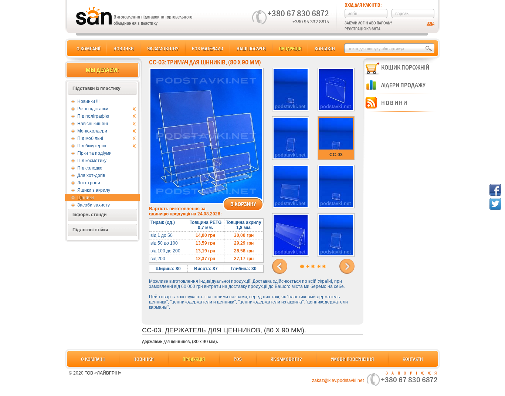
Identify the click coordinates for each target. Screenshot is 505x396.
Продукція (290, 48)
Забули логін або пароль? (368, 23)
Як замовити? (163, 48)
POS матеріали (207, 48)
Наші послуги (251, 48)
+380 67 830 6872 (298, 13)
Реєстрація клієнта (362, 28)
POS (238, 359)
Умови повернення (352, 359)
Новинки (123, 48)
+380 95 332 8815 (310, 21)
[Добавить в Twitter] (495, 204)
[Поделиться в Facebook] (495, 190)
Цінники (85, 197)
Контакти (325, 48)
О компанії (88, 48)
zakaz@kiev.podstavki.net (338, 380)
